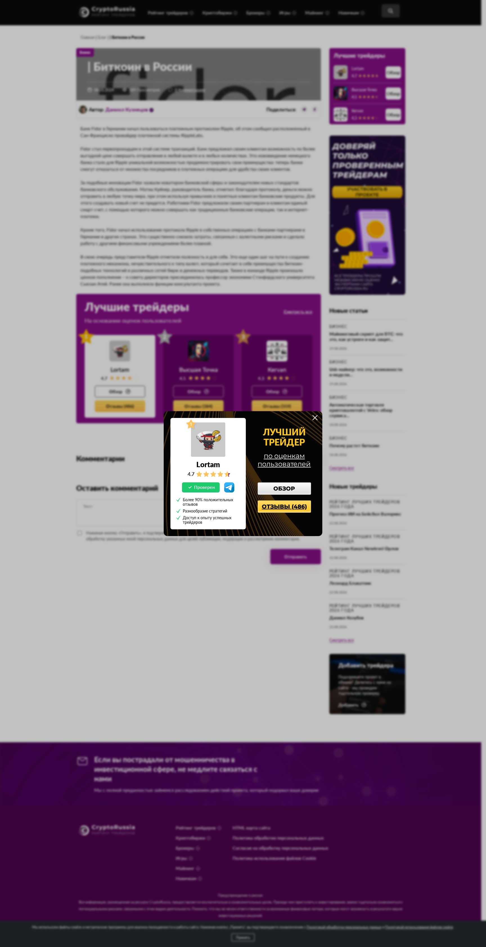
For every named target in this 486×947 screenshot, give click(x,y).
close (315, 417)
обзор (284, 488)
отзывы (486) (284, 506)
